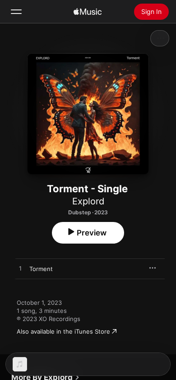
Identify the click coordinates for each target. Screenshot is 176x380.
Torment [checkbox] (41, 268)
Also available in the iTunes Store (63, 331)
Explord (88, 201)
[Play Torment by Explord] (20, 269)
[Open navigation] (16, 12)
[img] (88, 12)
